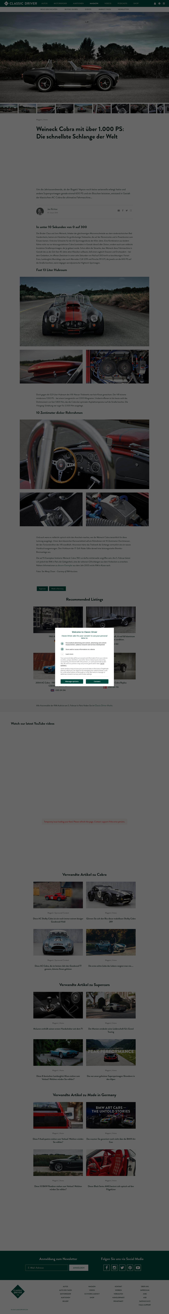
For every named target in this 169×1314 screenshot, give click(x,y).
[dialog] (84, 657)
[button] (84, 654)
